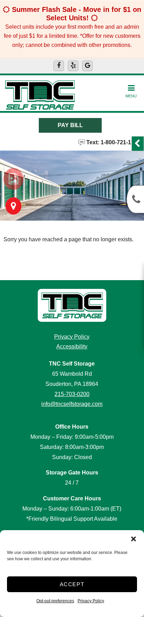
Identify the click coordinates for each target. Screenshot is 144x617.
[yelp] (73, 66)
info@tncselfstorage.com (71, 404)
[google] (87, 66)
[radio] (13, 179)
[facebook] (58, 66)
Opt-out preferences (55, 600)
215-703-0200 (72, 394)
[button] (133, 538)
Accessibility (71, 346)
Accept (72, 584)
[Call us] (135, 199)
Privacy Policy (91, 600)
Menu (131, 96)
